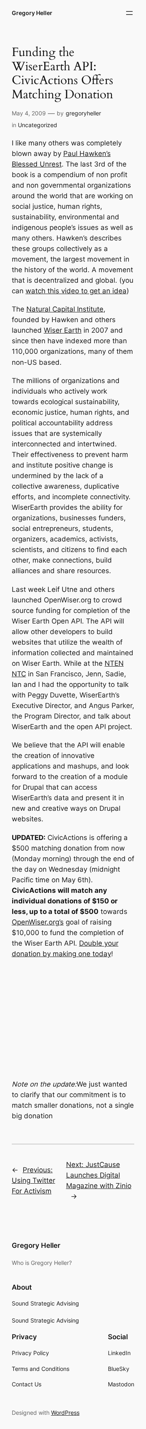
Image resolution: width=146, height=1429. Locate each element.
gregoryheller (83, 113)
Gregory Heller (32, 12)
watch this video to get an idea (76, 291)
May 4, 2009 (29, 113)
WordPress (65, 1412)
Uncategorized (37, 124)
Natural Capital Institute (64, 309)
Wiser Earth (63, 330)
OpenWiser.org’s (38, 922)
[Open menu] (129, 13)
